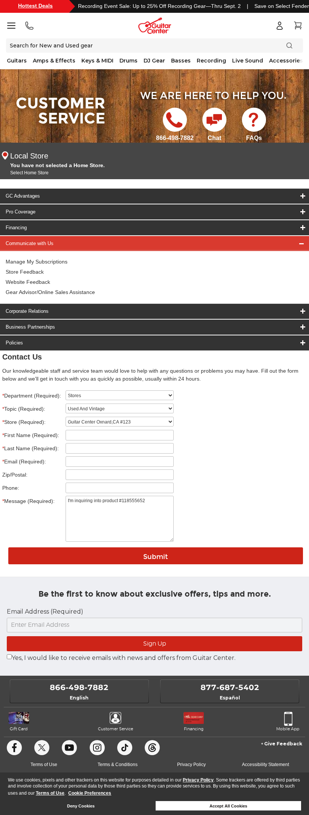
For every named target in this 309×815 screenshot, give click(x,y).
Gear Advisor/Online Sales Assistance (50, 292)
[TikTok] (124, 747)
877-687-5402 (229, 687)
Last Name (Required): (30, 448)
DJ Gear (154, 60)
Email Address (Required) (45, 611)
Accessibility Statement (265, 764)
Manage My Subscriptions (36, 262)
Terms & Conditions (118, 764)
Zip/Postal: (15, 475)
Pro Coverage (20, 212)
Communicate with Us (30, 243)
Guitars (17, 60)
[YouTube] (69, 747)
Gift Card (19, 729)
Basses (181, 60)
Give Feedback (283, 743)
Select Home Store (29, 172)
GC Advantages (23, 196)
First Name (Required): (30, 435)
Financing (16, 227)
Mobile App (287, 729)
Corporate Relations (27, 311)
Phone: (10, 488)
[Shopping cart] (297, 25)
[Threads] (152, 747)
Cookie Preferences (89, 793)
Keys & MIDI (97, 60)
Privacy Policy (198, 780)
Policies (14, 343)
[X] (41, 747)
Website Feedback (28, 282)
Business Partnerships (30, 327)
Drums (128, 60)
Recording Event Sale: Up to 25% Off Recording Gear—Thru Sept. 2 (159, 6)
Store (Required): (24, 422)
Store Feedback (25, 272)
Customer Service (115, 729)
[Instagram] (97, 747)
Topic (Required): (23, 409)
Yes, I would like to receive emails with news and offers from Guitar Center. (124, 657)
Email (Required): (24, 462)
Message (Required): (28, 501)
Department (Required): (31, 396)
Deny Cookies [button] (81, 806)
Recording (211, 60)
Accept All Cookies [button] (228, 806)
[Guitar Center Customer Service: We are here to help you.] (60, 110)
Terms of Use (50, 793)
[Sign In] (279, 25)
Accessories (286, 60)
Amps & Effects (54, 60)
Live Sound (247, 60)
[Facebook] (14, 747)
